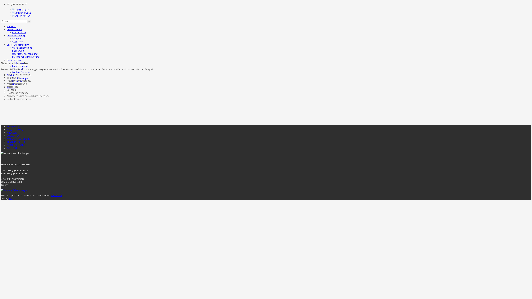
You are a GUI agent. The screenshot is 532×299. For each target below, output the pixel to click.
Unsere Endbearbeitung (18, 44)
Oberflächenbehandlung (25, 53)
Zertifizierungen (20, 78)
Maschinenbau (20, 66)
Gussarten (17, 41)
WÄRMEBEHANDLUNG (18, 138)
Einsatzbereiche (14, 60)
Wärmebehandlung (22, 47)
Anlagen (16, 38)
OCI (10, 198)
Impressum (56, 195)
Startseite (11, 26)
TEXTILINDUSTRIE (16, 141)
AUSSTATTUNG (15, 129)
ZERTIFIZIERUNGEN (17, 144)
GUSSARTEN (13, 135)
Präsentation (19, 32)
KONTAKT (12, 148)
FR (27, 9)
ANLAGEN (12, 132)
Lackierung (18, 50)
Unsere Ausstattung (16, 35)
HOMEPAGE (13, 126)
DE (29, 12)
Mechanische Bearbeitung (25, 56)
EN (29, 15)
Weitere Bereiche (21, 72)
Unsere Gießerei (14, 29)
